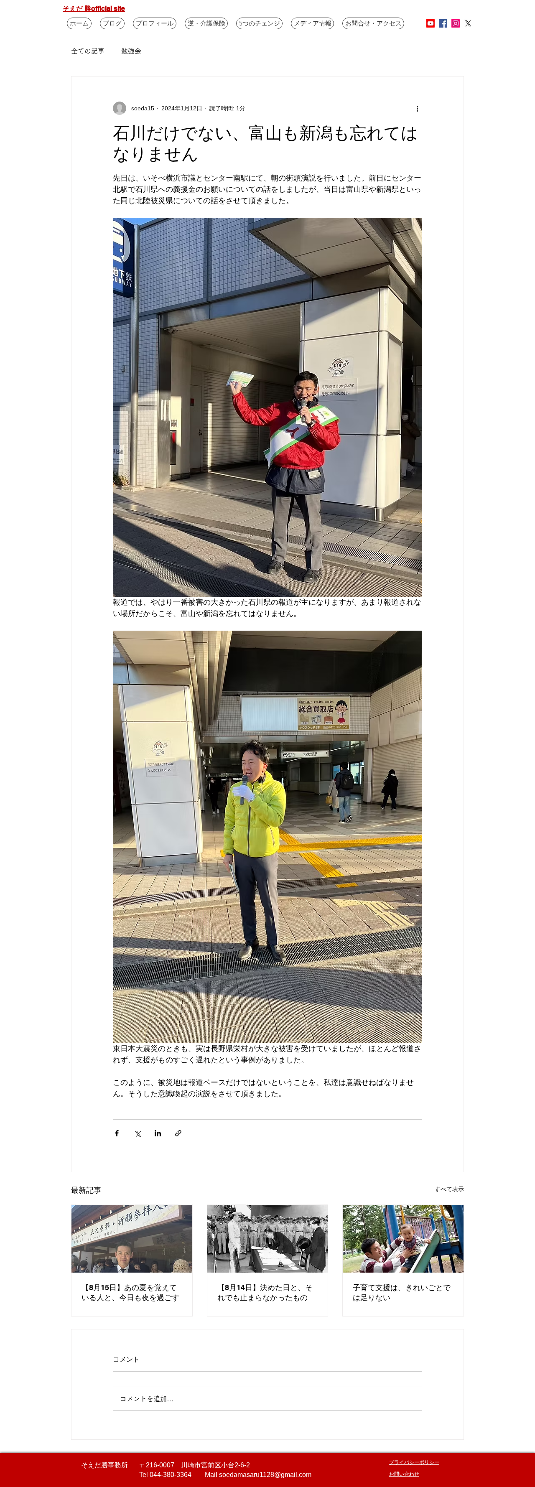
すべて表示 (449, 1189)
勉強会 (131, 51)
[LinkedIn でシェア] (158, 1133)
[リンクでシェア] (178, 1133)
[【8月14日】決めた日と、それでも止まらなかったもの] (267, 1239)
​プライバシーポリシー (414, 1462)
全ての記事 (87, 51)
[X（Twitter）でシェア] (137, 1133)
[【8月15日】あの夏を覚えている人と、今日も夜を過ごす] (131, 1239)
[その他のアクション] (417, 108)
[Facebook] (443, 23)
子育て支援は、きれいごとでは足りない (402, 1292)
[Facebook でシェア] (117, 1133)
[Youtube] (430, 23)
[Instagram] (455, 23)
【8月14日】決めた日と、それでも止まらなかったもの (265, 1292)
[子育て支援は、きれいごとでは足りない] (403, 1239)
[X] (468, 23)
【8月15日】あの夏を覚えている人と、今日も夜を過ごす (130, 1292)
